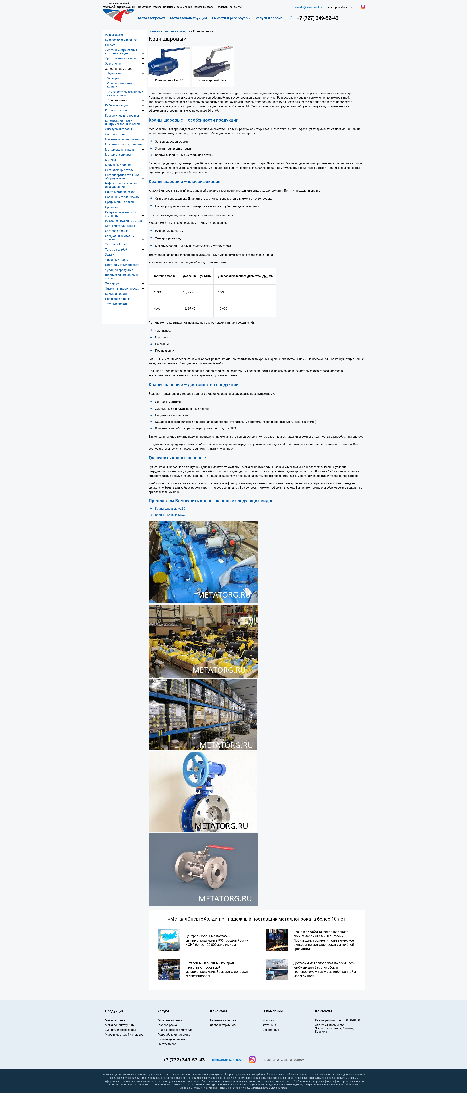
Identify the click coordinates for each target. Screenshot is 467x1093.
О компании (184, 7)
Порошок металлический (122, 197)
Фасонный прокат (117, 259)
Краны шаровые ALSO (170, 508)
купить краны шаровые (209, 500)
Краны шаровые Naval (170, 515)
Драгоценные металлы (120, 58)
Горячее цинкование (171, 1039)
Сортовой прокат (116, 231)
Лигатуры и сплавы (118, 129)
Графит (110, 45)
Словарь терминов (223, 1025)
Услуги (109, 254)
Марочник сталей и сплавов (211, 7)
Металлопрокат (151, 18)
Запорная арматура (176, 31)
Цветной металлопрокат (122, 265)
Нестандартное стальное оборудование (122, 176)
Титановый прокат (118, 244)
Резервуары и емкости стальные (120, 214)
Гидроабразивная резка (173, 1034)
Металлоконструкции (120, 149)
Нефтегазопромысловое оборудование (121, 185)
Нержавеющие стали (119, 170)
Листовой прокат (117, 134)
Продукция (144, 7)
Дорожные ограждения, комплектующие (121, 51)
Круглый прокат (116, 293)
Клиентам (169, 7)
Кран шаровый (117, 100)
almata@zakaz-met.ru (308, 7)
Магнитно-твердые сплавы (123, 144)
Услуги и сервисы (270, 18)
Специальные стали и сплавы (119, 237)
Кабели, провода (116, 105)
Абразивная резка (169, 1020)
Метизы (110, 159)
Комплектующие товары (122, 115)
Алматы (346, 7)
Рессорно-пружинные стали (124, 220)
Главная (154, 31)
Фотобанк (269, 1025)
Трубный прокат (116, 304)
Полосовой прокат (117, 299)
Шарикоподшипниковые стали (121, 276)
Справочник (271, 1030)
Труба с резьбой (116, 249)
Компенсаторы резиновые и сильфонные (125, 93)
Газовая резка (167, 1025)
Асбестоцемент (115, 34)
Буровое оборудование (121, 40)
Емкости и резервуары (231, 18)
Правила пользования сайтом (283, 1059)
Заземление (113, 63)
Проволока (112, 207)
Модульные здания (118, 165)
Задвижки (114, 73)
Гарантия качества (223, 1020)
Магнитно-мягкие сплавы (122, 139)
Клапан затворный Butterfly (120, 85)
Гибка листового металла (174, 1030)
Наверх (431, 980)
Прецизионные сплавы (120, 202)
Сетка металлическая (120, 226)
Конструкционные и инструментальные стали (122, 122)
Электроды (112, 283)
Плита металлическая (120, 192)
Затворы (113, 78)
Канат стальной (116, 110)
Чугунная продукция (119, 270)
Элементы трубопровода (122, 288)
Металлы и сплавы (118, 154)
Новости (268, 1020)
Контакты (235, 7)
